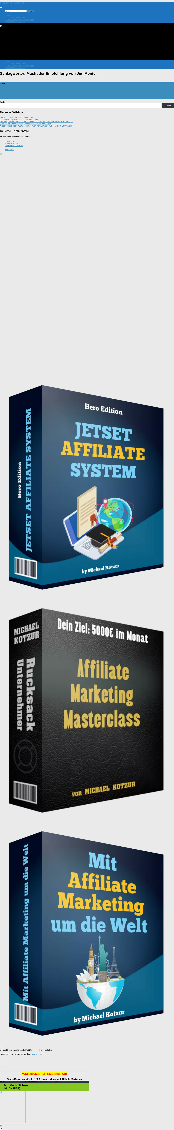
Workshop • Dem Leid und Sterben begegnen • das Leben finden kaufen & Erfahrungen (36, 122)
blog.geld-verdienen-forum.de (12, 3)
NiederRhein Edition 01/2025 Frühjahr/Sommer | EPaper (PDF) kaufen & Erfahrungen (36, 126)
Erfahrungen (10, 141)
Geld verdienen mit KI (14, 146)
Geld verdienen (11, 144)
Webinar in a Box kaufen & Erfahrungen (16, 117)
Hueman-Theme (38, 1054)
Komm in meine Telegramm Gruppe (19, 20)
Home (7, 15)
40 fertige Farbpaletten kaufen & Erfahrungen (19, 119)
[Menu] (1, 7)
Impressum (9, 150)
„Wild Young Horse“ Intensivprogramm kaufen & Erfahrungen (25, 124)
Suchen (3, 102)
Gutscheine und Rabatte (15, 22)
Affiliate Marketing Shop (15, 17)
